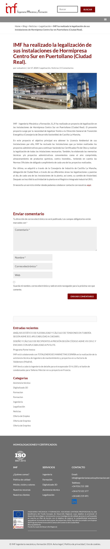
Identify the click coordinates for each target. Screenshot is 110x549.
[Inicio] (27, 8)
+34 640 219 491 (80, 496)
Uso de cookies (93, 544)
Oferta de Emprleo (22, 420)
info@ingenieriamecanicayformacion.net (91, 478)
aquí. (89, 185)
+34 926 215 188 (80, 486)
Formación (47, 479)
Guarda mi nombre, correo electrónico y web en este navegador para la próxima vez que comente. (54, 287)
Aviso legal (58, 544)
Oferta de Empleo (21, 416)
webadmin (21, 68)
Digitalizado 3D (20, 387)
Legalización (45, 68)
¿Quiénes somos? (21, 474)
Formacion (18, 392)
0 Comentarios (66, 68)
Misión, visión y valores (24, 484)
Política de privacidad (74, 544)
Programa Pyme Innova (24, 349)
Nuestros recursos (22, 489)
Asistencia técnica (21, 383)
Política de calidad (21, 479)
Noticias (55, 68)
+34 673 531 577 (80, 491)
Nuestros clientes (21, 495)
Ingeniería (18, 402)
